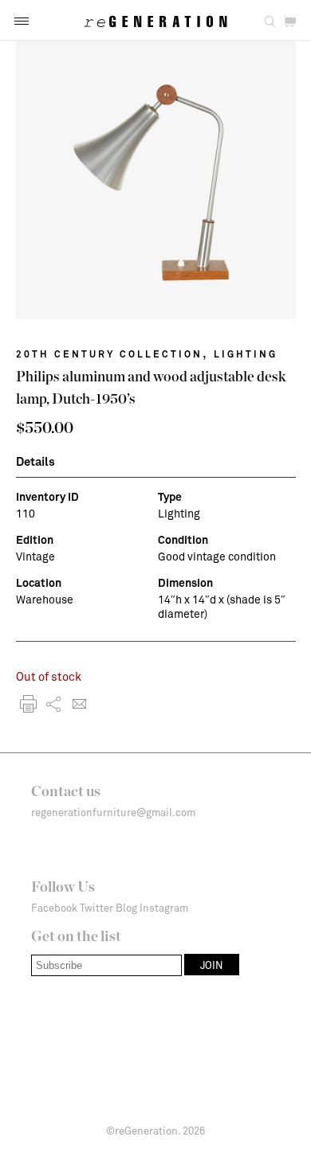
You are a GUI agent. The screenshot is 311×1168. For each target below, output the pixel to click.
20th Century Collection (109, 353)
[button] (21, 21)
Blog (126, 907)
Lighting (246, 353)
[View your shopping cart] (290, 22)
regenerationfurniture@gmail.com (113, 812)
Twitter (96, 907)
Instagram (164, 907)
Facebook (54, 907)
